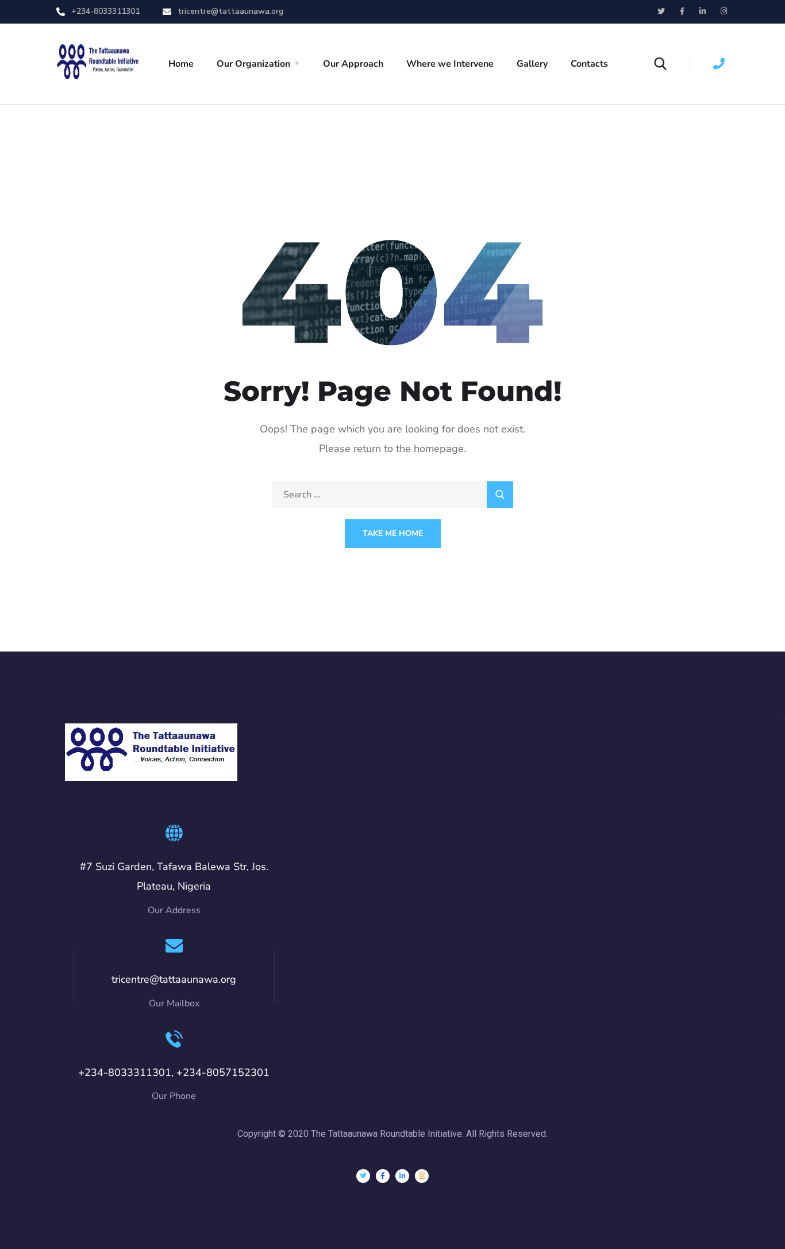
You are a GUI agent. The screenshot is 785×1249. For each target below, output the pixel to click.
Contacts (589, 64)
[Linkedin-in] (402, 1176)
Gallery (532, 64)
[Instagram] (422, 1176)
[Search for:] (392, 494)
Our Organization (253, 64)
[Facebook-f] (383, 1176)
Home (181, 64)
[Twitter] (363, 1176)
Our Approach (353, 64)
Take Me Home (393, 533)
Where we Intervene (450, 64)
